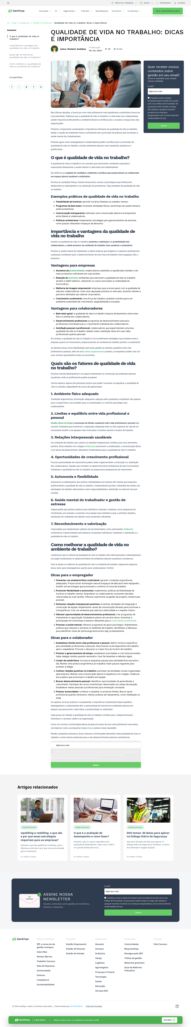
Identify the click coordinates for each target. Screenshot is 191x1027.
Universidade (43, 970)
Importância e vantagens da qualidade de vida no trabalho (24, 46)
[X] (19, 86)
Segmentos (69, 11)
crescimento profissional (124, 620)
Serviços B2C (101, 990)
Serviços (99, 948)
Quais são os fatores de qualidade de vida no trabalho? (25, 56)
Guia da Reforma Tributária (133, 969)
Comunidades (131, 944)
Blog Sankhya (131, 948)
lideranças (91, 446)
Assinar (96, 765)
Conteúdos (133, 11)
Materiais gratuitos (134, 962)
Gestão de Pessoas (75, 948)
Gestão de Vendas (75, 953)
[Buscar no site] (8, 3)
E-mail (151, 86)
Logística (100, 962)
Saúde (98, 981)
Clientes (85, 11)
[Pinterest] (33, 86)
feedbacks (128, 529)
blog (89, 728)
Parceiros (116, 11)
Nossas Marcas (44, 956)
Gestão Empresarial (76, 944)
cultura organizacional (94, 351)
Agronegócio (101, 967)
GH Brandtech (76, 1006)
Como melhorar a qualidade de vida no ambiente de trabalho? (25, 65)
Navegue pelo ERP (133, 953)
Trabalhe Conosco (46, 961)
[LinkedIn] (41, 86)
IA (56, 11)
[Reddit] (26, 86)
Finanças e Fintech (105, 972)
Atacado (99, 944)
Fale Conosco (160, 944)
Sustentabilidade (45, 984)
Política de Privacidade (94, 1006)
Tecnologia (100, 976)
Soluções (43, 11)
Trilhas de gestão (133, 958)
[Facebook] (11, 86)
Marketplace (102, 11)
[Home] (8, 23)
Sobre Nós (42, 951)
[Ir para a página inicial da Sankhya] (18, 11)
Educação (100, 986)
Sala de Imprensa (46, 965)
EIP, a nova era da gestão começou (46, 946)
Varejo (98, 958)
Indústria (100, 953)
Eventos (41, 975)
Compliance (43, 979)
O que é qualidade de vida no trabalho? (24, 37)
